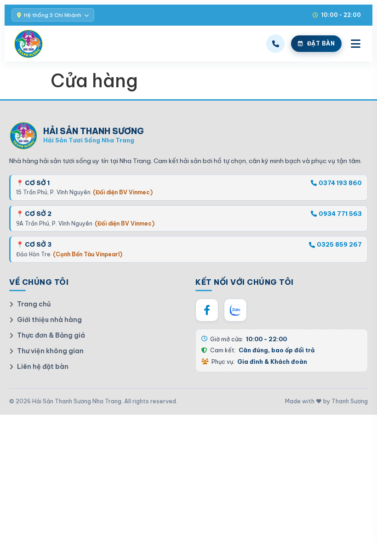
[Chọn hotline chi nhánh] (275, 43)
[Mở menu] (355, 44)
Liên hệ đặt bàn (43, 366)
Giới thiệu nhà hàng (49, 320)
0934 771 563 (340, 213)
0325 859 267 (339, 244)
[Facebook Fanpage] (206, 310)
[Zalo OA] (235, 310)
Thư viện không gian (50, 351)
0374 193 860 (340, 182)
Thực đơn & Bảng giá (51, 335)
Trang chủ (34, 304)
